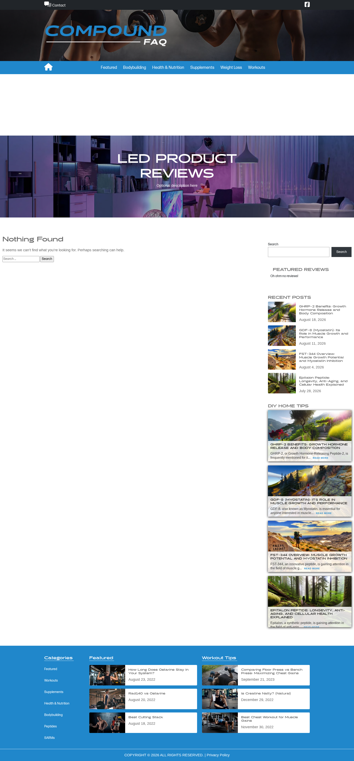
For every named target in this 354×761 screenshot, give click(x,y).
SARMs (49, 738)
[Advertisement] (177, 105)
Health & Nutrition (168, 67)
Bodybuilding (134, 67)
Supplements (202, 67)
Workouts (256, 67)
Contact (58, 5)
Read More (320, 458)
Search (273, 244)
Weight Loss (231, 67)
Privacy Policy (218, 755)
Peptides (50, 726)
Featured (109, 67)
